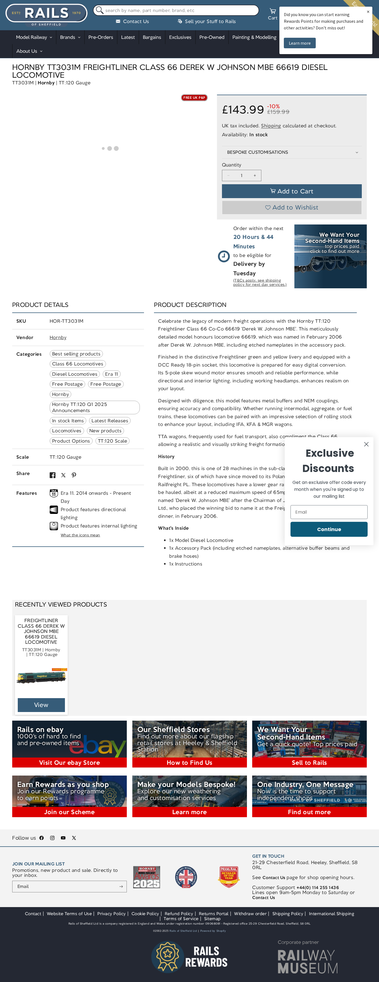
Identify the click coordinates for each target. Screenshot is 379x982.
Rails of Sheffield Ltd (183, 931)
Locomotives (67, 430)
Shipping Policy (288, 914)
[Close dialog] (366, 444)
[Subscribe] (121, 886)
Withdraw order (250, 914)
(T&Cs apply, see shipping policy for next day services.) (260, 282)
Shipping (271, 125)
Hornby (46, 82)
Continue (329, 529)
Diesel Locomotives (75, 374)
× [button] (368, 11)
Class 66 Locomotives (77, 363)
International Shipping (331, 914)
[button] (272, 15)
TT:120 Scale (112, 441)
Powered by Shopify (213, 931)
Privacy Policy (111, 914)
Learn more (300, 43)
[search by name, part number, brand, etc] (98, 10)
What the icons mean (80, 535)
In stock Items (68, 420)
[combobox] (176, 10)
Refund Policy (179, 914)
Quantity (231, 165)
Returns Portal (214, 914)
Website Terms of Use (69, 914)
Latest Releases (110, 420)
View (41, 705)
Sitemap (212, 919)
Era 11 (111, 374)
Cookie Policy (145, 914)
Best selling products (76, 353)
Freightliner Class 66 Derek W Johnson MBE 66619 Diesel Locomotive (41, 631)
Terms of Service (181, 919)
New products (105, 430)
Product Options (71, 441)
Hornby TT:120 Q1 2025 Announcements (79, 407)
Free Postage (67, 384)
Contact (33, 914)
